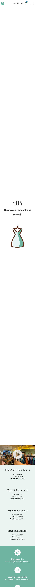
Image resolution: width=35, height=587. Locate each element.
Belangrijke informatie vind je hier (17, 579)
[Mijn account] (18, 3)
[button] (17, 455)
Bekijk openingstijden (17, 478)
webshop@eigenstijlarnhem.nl (17, 561)
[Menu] (31, 3)
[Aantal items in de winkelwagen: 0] (25, 3)
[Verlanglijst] (22, 3)
